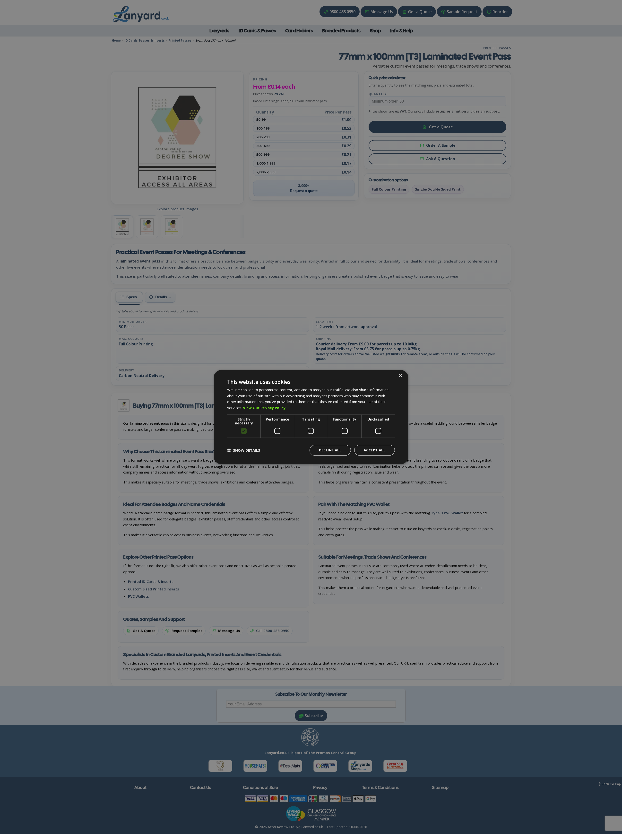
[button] (243, 450)
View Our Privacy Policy (264, 407)
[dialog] (311, 417)
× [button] (400, 375)
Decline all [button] (330, 450)
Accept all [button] (374, 450)
